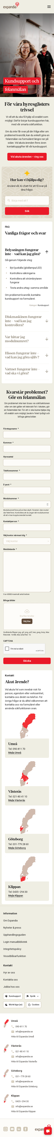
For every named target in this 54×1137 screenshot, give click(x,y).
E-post (6, 485)
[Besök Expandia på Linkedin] (19, 1129)
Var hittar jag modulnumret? (17, 339)
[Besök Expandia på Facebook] (25, 1129)
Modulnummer (10, 498)
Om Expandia (10, 920)
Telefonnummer (10, 471)
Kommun (7, 443)
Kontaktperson (10, 521)
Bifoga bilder (9, 600)
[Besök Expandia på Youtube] (12, 1129)
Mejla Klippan (15, 895)
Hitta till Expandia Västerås (24, 1061)
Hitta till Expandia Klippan (23, 1111)
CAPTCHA (8, 641)
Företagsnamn (10, 429)
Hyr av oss (9, 972)
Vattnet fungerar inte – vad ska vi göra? (22, 371)
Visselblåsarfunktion (14, 956)
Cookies (35, 1005)
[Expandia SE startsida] (11, 5)
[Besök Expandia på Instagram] (5, 1129)
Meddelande (9, 549)
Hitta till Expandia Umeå (22, 1036)
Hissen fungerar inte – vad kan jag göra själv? (22, 355)
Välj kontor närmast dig (14, 535)
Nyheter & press (12, 927)
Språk (32, 996)
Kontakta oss (10, 979)
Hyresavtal (8, 457)
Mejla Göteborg (17, 847)
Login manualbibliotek (15, 941)
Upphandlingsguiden (14, 934)
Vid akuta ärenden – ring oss (27, 156)
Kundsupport (43, 305)
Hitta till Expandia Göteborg (24, 1086)
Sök (27, 211)
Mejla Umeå (14, 752)
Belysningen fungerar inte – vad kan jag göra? (22, 252)
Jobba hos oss (11, 986)
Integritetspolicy (12, 949)
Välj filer (27, 621)
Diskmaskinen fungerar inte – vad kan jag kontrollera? (23, 321)
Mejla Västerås (16, 800)
